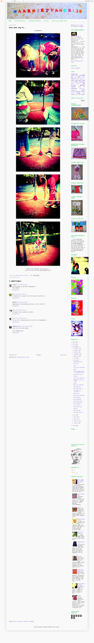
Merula (29, 270)
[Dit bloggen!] (34, 275)
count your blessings (78, 75)
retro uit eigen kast (59, 20)
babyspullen (74, 74)
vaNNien (14, 284)
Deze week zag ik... (78, 374)
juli (75, 358)
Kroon (74, 369)
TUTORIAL (82, 91)
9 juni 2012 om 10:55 (22, 302)
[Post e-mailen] (31, 275)
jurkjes (76, 82)
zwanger (83, 94)
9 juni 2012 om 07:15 (22, 284)
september (76, 354)
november (76, 350)
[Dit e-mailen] (33, 275)
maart (75, 419)
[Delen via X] (36, 275)
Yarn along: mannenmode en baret (81, 481)
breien (83, 74)
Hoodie (79, 556)
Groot (74, 365)
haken (72, 80)
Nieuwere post (13, 354)
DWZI (14, 277)
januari (76, 423)
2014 (74, 342)
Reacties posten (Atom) (23, 357)
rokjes (83, 90)
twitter (72, 93)
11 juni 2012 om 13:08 (26, 326)
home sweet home (80, 80)
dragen (75, 77)
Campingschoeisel (77, 361)
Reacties (75, 472)
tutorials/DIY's (20, 20)
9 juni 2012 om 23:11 (21, 318)
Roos (47, 268)
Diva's (79, 507)
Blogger (57, 627)
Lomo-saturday (77, 386)
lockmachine (78, 83)
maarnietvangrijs (76, 36)
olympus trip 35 (78, 86)
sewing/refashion (35, 20)
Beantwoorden (15, 289)
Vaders (75, 383)
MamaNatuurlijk (16, 326)
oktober (76, 352)
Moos (13, 310)
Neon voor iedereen (78, 384)
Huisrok (75, 408)
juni (75, 360)
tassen (78, 91)
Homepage (38, 354)
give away (79, 78)
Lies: (13, 318)
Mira (13, 294)
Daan (43, 268)
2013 (74, 344)
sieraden (73, 91)
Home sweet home (77, 406)
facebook (83, 77)
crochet (46, 20)
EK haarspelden (77, 399)
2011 (74, 425)
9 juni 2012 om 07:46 (20, 294)
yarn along (77, 94)
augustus (76, 356)
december (76, 348)
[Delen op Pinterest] (38, 275)
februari (76, 421)
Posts (74, 470)
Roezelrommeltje (77, 403)
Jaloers (75, 376)
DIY (72, 77)
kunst (72, 83)
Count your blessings (79, 367)
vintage (78, 93)
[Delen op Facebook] (37, 275)
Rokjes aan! (76, 393)
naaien (82, 85)
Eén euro (75, 363)
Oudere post (64, 354)
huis (72, 82)
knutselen (82, 82)
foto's (17, 277)
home (9, 20)
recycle (74, 88)
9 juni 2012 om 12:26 (20, 310)
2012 (74, 346)
